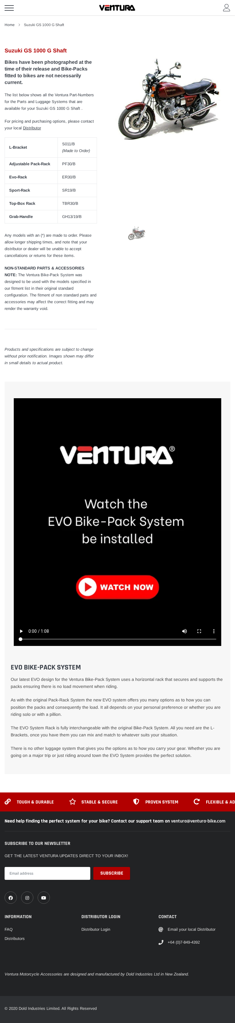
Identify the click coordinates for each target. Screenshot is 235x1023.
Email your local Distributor (191, 929)
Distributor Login (95, 929)
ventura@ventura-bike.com (198, 821)
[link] (11, 897)
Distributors (15, 938)
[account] (226, 7)
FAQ (9, 929)
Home (10, 25)
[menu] (9, 8)
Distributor (32, 128)
